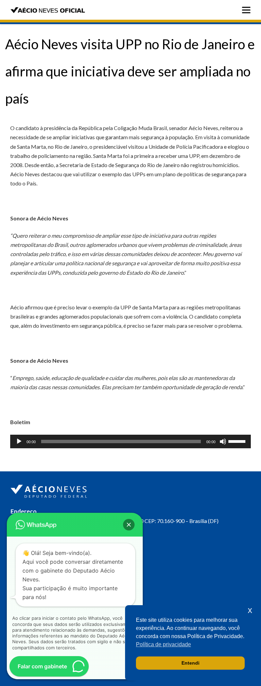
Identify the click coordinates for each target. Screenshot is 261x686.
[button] (129, 524)
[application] (130, 441)
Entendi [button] (190, 663)
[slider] (237, 441)
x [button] (250, 610)
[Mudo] (223, 441)
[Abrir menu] (248, 10)
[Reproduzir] (19, 441)
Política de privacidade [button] (163, 644)
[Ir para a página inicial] (50, 490)
